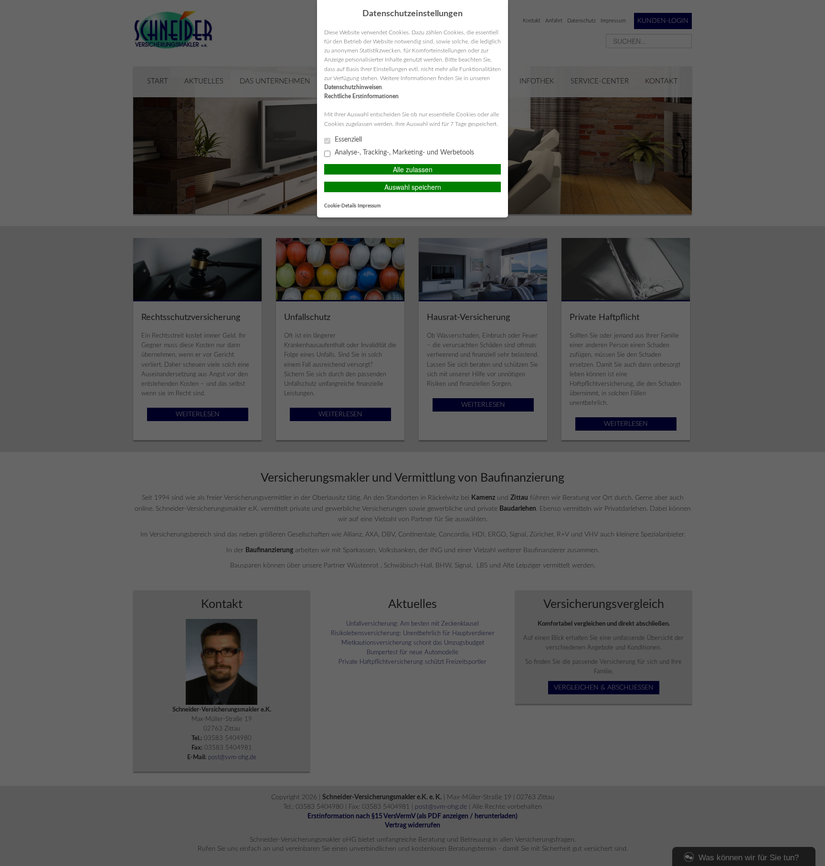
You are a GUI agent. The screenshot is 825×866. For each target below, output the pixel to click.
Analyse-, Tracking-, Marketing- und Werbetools (403, 152)
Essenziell (347, 139)
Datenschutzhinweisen (353, 87)
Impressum (369, 206)
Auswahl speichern (412, 187)
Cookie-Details (340, 206)
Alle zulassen (413, 169)
